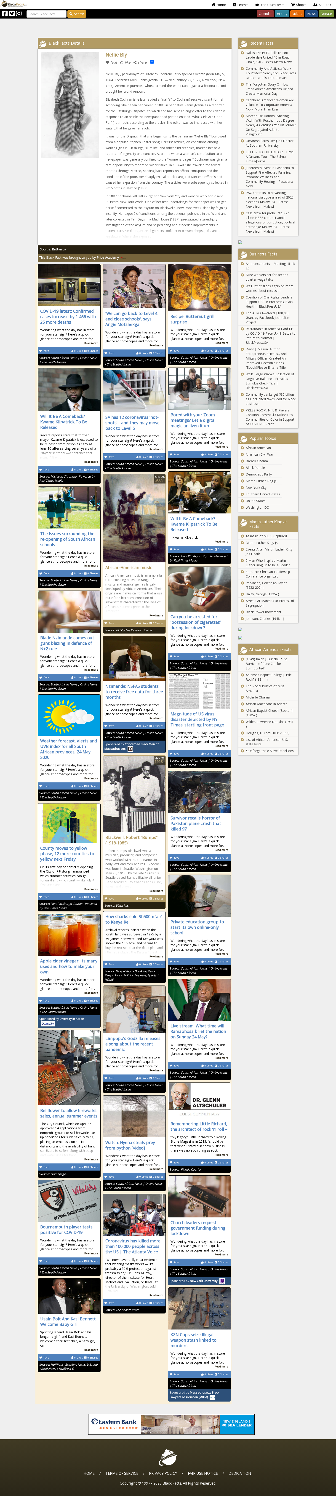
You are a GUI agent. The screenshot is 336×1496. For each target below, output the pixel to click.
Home (221, 5)
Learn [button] (241, 5)
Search (79, 14)
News (311, 13)
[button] (23, 1491)
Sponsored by (194, 1281)
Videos (297, 13)
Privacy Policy (163, 1473)
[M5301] (268, 637)
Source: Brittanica (53, 249)
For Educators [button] (271, 5)
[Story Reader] (268, 629)
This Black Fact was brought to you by (79, 257)
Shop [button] (300, 5)
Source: (128, 630)
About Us (325, 5)
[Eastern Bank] (171, 1424)
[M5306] (268, 242)
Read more (91, 343)
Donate (326, 13)
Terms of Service (121, 1473)
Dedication (240, 1473)
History (282, 13)
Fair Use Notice (203, 1473)
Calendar (265, 13)
